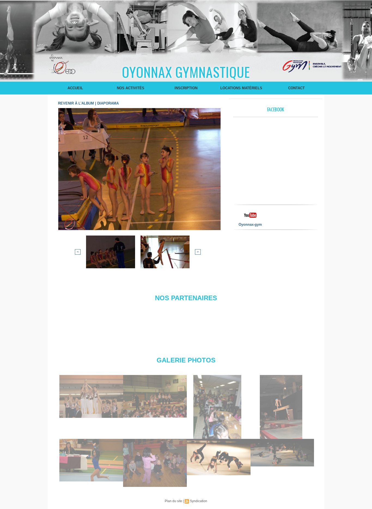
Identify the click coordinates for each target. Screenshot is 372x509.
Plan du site (173, 501)
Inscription (186, 88)
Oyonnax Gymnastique (186, 71)
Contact (296, 88)
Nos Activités (130, 88)
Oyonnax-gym (250, 224)
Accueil (75, 88)
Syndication (198, 501)
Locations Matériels (241, 88)
